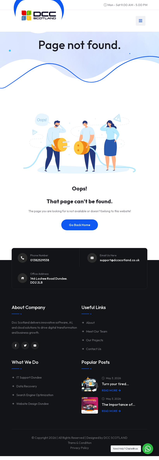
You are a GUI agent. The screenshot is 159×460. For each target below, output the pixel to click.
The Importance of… (118, 404)
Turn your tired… (115, 384)
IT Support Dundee (29, 377)
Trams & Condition (80, 443)
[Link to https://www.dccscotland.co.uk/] (38, 15)
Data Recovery (26, 386)
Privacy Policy (79, 448)
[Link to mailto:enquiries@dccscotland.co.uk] (35, 345)
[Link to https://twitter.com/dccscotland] (25, 345)
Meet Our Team (96, 331)
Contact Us (93, 349)
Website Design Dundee (32, 404)
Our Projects (94, 340)
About (90, 323)
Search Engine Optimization (34, 395)
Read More (109, 390)
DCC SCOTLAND (115, 438)
